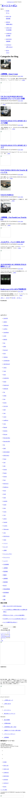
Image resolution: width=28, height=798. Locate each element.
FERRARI (5, 388)
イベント (5, 543)
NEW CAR (5, 765)
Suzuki (4, 504)
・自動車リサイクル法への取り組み (12, 730)
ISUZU (5, 402)
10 (1, 634)
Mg (4, 445)
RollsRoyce (5, 487)
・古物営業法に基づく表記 (9, 726)
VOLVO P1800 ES (7, 195)
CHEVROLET (6, 364)
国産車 (5, 575)
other (4, 466)
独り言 (5, 585)
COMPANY (6, 772)
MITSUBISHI (6, 452)
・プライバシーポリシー (9, 733)
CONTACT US (10, 2)
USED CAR (6, 769)
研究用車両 (6, 592)
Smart (4, 497)
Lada (4, 413)
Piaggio (5, 473)
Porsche (5, 476)
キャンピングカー (7, 553)
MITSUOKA (6, 455)
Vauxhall (5, 522)
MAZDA (5, 430)
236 (7, 297)
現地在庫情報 (6, 589)
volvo (4, 532)
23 (9, 636)
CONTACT (5, 783)
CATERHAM (6, 360)
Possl (4, 480)
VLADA (5, 525)
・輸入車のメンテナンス (9, 713)
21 (6, 636)
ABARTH (5, 318)
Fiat (4, 392)
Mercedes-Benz (6, 437)
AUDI (4, 336)
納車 (4, 596)
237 (9, 297)
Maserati (5, 427)
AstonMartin (6, 332)
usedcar (5, 518)
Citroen (4, 367)
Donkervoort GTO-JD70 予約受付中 (13, 289)
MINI (4, 448)
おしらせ (5, 546)
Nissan (4, 459)
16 (9, 634)
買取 (4, 599)
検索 (2, 625)
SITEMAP (5, 779)
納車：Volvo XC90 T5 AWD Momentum (12, 606)
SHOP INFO (6, 776)
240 (14, 297)
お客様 (5, 550)
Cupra (4, 371)
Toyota (4, 511)
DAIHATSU (6, 378)
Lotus (4, 423)
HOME (5, 762)
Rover (4, 490)
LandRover (5, 420)
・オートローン (7, 710)
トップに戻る (4, 789)
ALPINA (5, 329)
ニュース (5, 560)
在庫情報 (5, 578)
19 (4, 636)
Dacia (4, 374)
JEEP (4, 409)
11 (2, 634)
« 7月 (2, 640)
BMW (4, 346)
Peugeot (5, 469)
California (5, 357)
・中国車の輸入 (7, 723)
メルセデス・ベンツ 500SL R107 (13, 242)
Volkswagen (6, 529)
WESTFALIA (6, 536)
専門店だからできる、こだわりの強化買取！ (14, 615)
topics (4, 508)
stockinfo (5, 501)
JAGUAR (5, 406)
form (4, 399)
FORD (4, 395)
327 (17, 297)
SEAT (4, 494)
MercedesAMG (6, 441)
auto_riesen (20, 76)
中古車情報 (6, 564)
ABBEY (5, 321)
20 (5, 636)
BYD (4, 353)
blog (4, 343)
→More (23, 80)
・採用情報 (6, 737)
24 (1, 637)
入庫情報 (5, 568)
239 (12, 297)
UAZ (4, 515)
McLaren (5, 434)
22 (8, 636)
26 (4, 637)
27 (5, 637)
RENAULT (5, 483)
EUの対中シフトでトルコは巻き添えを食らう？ (15, 618)
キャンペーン (6, 557)
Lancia (4, 416)
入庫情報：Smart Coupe (9, 74)
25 (2, 637)
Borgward (5, 350)
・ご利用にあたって (8, 700)
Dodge (4, 381)
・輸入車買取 (6, 719)
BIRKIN (5, 339)
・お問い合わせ (7, 703)
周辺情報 (5, 571)
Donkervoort (6, 385)
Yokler (4, 539)
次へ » (20, 297)
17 (1, 636)
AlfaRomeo (5, 325)
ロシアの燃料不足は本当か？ (10, 622)
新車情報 (5, 582)
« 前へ (2, 297)
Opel (4, 462)
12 (4, 634)
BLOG (4, 786)
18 (2, 636)
